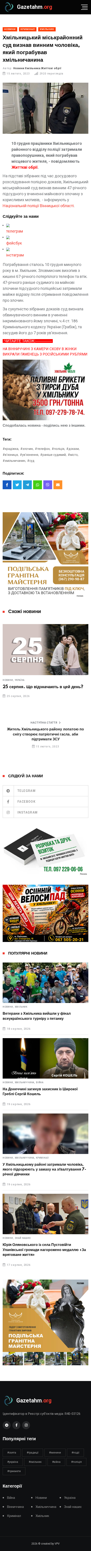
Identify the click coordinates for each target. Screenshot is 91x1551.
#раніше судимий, (53, 455)
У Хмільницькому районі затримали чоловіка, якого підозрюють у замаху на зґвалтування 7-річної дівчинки (44, 1170)
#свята (11, 1452)
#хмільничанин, (14, 460)
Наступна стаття (43, 722)
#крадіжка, (11, 449)
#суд (30, 460)
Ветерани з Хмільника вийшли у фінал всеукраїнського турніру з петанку (37, 1016)
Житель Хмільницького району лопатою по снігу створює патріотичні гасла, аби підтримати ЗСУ (45, 734)
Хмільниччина (46, 1507)
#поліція (76, 1461)
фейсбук (14, 243)
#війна (56, 1461)
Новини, (8, 680)
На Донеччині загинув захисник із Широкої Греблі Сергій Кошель (40, 1091)
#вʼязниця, (11, 455)
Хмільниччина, (25, 1082)
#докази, (73, 449)
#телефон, (42, 449)
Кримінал (42, 1158)
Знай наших (23, 1238)
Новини (41, 1497)
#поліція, (58, 449)
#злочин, (27, 449)
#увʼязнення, (29, 455)
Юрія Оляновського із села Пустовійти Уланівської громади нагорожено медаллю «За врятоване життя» (44, 1250)
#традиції (32, 1452)
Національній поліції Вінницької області (38, 205)
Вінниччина (15, 1507)
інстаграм (15, 255)
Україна (20, 680)
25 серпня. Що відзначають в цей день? (43, 687)
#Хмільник (35, 1461)
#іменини (55, 1452)
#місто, (73, 455)
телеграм (14, 231)
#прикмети (14, 1471)
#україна (12, 1461)
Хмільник (21, 1007)
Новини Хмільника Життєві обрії (37, 68)
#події (75, 1452)
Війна (40, 1082)
